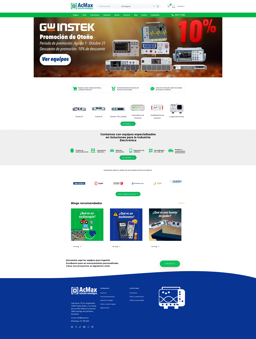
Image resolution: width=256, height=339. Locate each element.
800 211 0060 (180, 15)
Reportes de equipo (106, 300)
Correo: (74, 318)
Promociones (94, 15)
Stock (84, 15)
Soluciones (106, 15)
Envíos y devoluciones (137, 297)
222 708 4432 (84, 321)
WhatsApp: (75, 321)
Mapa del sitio (104, 308)
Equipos (75, 15)
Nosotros (127, 15)
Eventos (144, 15)
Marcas (117, 15)
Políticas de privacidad (137, 300)
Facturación (133, 293)
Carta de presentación (107, 297)
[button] (181, 6)
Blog (135, 15)
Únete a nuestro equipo (108, 304)
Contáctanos (155, 15)
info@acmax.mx (83, 318)
